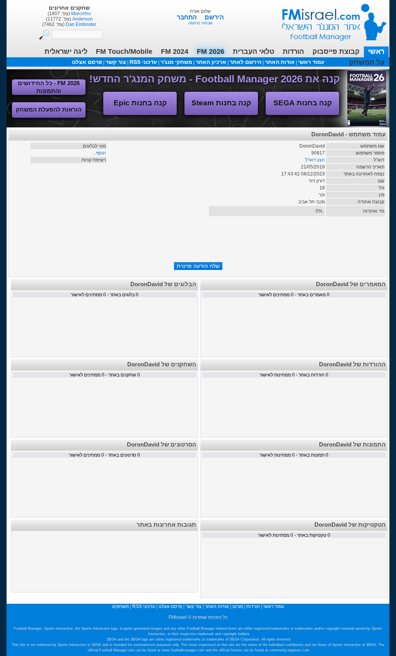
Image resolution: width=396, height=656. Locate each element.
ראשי (376, 51)
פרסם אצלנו (87, 62)
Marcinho (80, 13)
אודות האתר (280, 62)
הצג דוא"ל (315, 160)
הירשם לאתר (245, 62)
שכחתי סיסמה (200, 23)
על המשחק (366, 62)
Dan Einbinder (80, 24)
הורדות (293, 51)
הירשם (214, 17)
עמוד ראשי (329, 19)
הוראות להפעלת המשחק (49, 109)
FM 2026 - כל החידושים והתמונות (49, 87)
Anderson (82, 19)
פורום (237, 606)
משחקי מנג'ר (176, 62)
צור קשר (116, 62)
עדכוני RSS (143, 62)
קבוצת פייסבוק (336, 51)
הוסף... (99, 153)
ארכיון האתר (211, 62)
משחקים (120, 606)
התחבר (187, 17)
